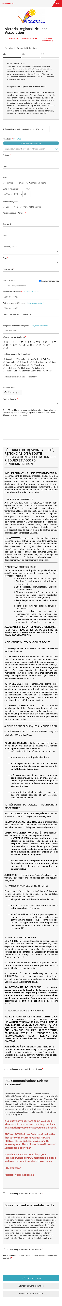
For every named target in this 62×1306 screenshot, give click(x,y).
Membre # (22, 141)
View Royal (39, 365)
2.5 (29, 342)
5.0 (6, 348)
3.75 (15, 345)
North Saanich (22, 365)
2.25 (21, 342)
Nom (5, 166)
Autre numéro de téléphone (23, 303)
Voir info (12, 38)
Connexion (8, 3)
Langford (33, 359)
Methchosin (10, 368)
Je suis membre (31, 143)
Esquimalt (10, 362)
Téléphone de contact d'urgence (25, 325)
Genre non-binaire (37, 183)
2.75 (37, 342)
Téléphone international (31, 292)
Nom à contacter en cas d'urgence (17, 314)
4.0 (23, 345)
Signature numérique (30, 1256)
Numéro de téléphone (21, 292)
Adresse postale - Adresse (14, 213)
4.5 (39, 345)
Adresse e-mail (31, 280)
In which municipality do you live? (17, 354)
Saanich (9, 359)
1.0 (6, 342)
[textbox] (4, 381)
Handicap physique (11, 201)
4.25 (31, 345)
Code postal (8, 269)
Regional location (10, 399)
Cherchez (17, 139)
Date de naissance (16, 189)
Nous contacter (28, 38)
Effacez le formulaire (47, 39)
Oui (7, 207)
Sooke (54, 362)
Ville (5, 235)
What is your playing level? (14, 337)
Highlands (25, 368)
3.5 (6, 345)
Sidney (8, 365)
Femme (20, 183)
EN (57, 3)
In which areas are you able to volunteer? (19, 377)
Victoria (21, 359)
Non (15, 207)
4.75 (48, 345)
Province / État (9, 247)
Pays (5, 258)
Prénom (7, 155)
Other (48, 370)
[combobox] (31, 252)
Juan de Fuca (11, 370)
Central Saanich (39, 362)
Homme (9, 183)
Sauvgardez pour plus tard (31, 1294)
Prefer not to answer (31, 207)
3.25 (54, 342)
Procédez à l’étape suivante (31, 1278)
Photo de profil (9, 387)
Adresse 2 (7, 224)
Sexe (5, 177)
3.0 (45, 342)
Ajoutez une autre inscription (31, 1286)
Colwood (23, 362)
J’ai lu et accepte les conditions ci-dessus (24, 1069)
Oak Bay (46, 359)
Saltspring (39, 368)
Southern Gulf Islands (31, 370)
